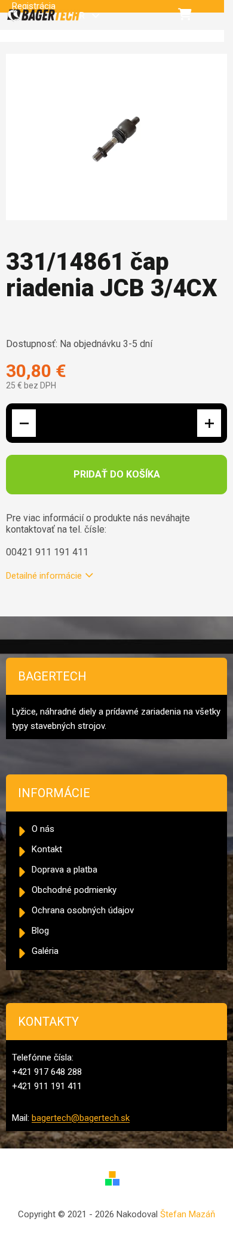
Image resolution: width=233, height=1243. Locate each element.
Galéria (45, 951)
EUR (78, 15)
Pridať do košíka (116, 474)
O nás (43, 828)
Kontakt (47, 849)
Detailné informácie (44, 575)
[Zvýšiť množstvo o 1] (209, 423)
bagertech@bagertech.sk (81, 1118)
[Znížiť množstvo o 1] (24, 423)
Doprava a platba (64, 869)
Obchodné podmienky (74, 890)
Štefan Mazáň (187, 1214)
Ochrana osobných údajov (83, 910)
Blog (40, 930)
